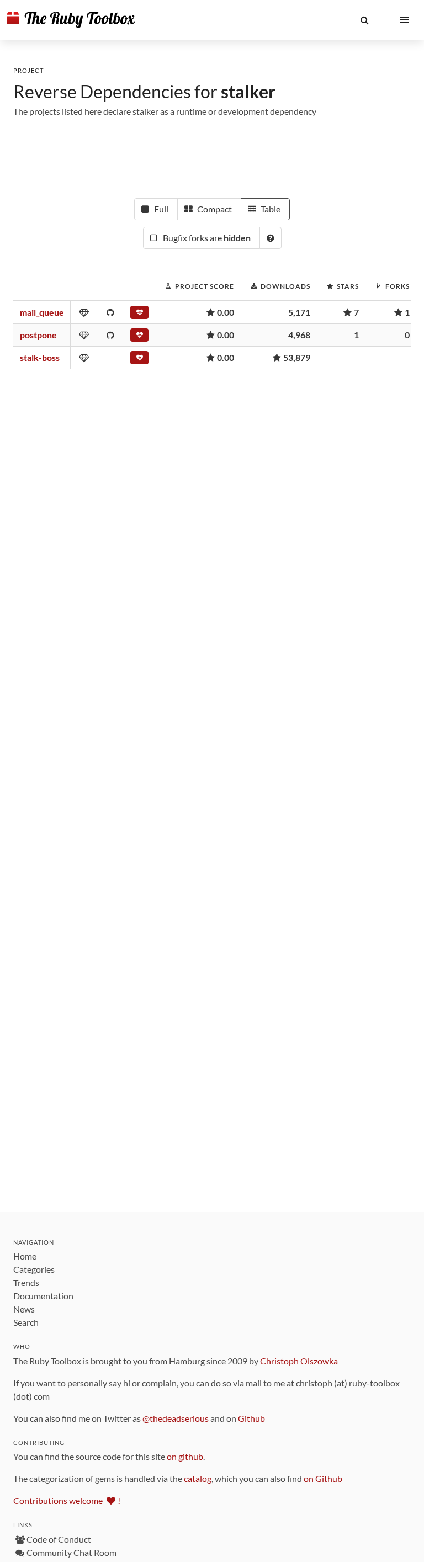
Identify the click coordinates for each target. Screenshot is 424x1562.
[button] (364, 20)
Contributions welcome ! (66, 1500)
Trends (26, 1282)
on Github (323, 1478)
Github (251, 1418)
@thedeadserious (175, 1418)
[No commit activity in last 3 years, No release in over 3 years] (139, 314)
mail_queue (42, 312)
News (24, 1309)
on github (185, 1456)
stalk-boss (40, 357)
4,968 (299, 335)
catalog (197, 1478)
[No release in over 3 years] (139, 360)
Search (26, 1322)
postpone (38, 335)
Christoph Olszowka (299, 1361)
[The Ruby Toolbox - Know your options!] (71, 20)
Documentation (43, 1295)
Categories (34, 1269)
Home (24, 1256)
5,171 (299, 312)
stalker (248, 91)
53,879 (296, 357)
